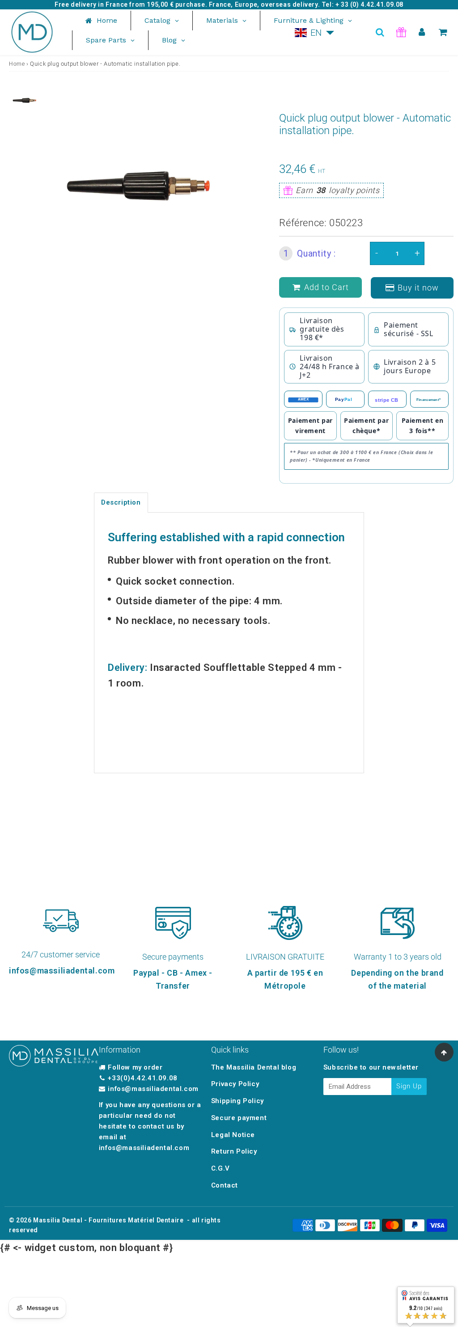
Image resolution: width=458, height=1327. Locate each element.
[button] (314, 32)
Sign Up (409, 1086)
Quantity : (310, 253)
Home (17, 64)
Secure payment (239, 1118)
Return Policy (234, 1151)
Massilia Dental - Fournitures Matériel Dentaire (108, 1220)
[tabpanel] (27, 100)
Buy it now (418, 287)
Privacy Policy (235, 1084)
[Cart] (443, 32)
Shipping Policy (237, 1101)
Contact (224, 1185)
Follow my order (135, 1067)
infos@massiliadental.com (153, 1089)
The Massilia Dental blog (253, 1067)
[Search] (380, 32)
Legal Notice (233, 1135)
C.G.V (220, 1168)
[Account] (422, 32)
